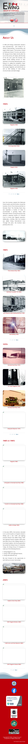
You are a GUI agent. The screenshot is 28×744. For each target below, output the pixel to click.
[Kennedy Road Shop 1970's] (14, 363)
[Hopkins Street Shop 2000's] (14, 584)
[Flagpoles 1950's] (14, 123)
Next (18, 194)
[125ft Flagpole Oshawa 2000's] (14, 648)
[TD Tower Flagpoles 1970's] (14, 384)
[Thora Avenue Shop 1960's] (14, 269)
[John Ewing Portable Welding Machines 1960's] (14, 311)
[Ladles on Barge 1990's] (14, 509)
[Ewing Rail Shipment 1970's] (14, 412)
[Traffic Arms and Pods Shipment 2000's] (14, 627)
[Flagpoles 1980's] (14, 445)
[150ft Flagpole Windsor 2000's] (14, 605)
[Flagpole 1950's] (14, 165)
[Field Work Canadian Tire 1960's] (14, 290)
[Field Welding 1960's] (14, 332)
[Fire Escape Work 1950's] (14, 144)
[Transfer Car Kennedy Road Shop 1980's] (14, 487)
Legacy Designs (22, 741)
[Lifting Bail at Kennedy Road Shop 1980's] (14, 466)
